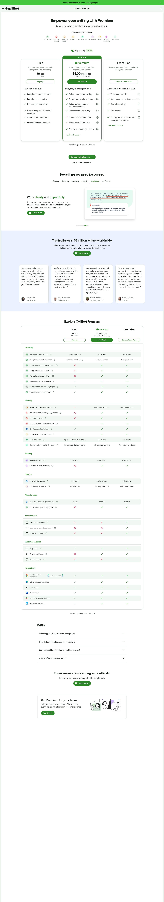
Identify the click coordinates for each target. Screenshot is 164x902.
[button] (160, 2)
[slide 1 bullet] (77, 225)
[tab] (55, 181)
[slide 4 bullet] (83, 225)
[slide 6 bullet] (87, 225)
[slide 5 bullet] (85, 225)
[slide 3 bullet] (81, 225)
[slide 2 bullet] (79, 225)
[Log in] (161, 8)
